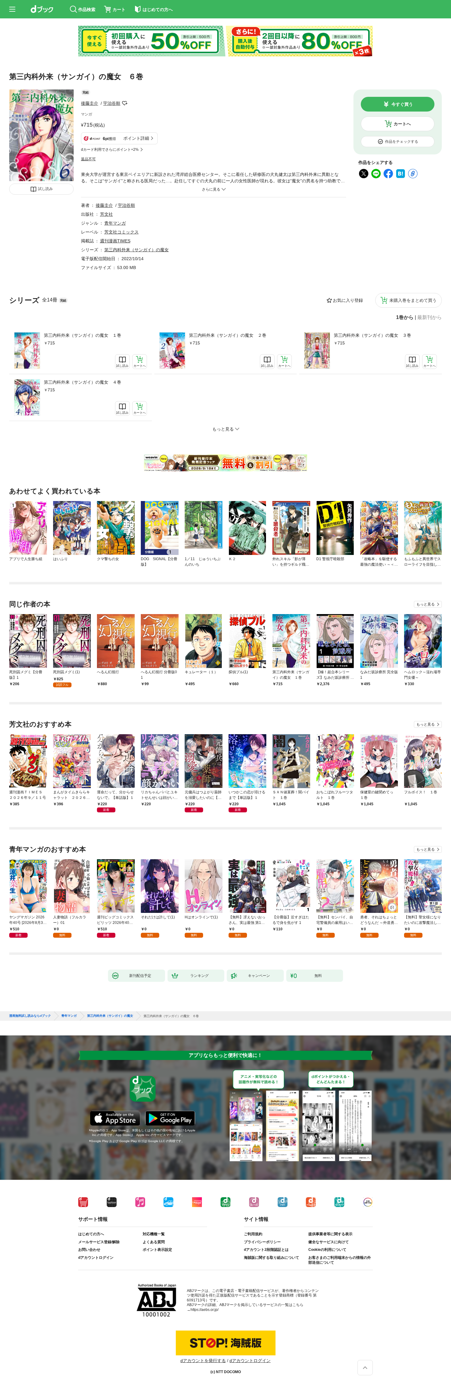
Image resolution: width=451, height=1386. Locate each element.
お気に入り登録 (348, 300)
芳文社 (106, 214)
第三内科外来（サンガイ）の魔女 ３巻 (372, 335)
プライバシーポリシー (262, 1242)
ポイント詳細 (136, 138)
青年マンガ (115, 223)
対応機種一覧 (154, 1234)
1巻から (405, 317)
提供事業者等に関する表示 (330, 1234)
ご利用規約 (253, 1234)
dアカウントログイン (96, 1257)
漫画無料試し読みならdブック (30, 1015)
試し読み (45, 189)
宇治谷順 (111, 103)
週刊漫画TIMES (115, 240)
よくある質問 (154, 1242)
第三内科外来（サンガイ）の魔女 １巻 (82, 335)
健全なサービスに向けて (328, 1242)
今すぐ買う (402, 104)
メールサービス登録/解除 (99, 1242)
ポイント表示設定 (157, 1249)
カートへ (402, 123)
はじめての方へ (91, 1234)
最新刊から (429, 317)
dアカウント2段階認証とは (266, 1249)
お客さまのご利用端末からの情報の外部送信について (339, 1260)
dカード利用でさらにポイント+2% (110, 149)
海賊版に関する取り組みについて (271, 1257)
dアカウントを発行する (203, 1360)
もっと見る (425, 604)
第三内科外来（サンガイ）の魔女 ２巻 (227, 335)
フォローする (124, 103)
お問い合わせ (89, 1249)
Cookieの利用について (327, 1249)
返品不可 (88, 159)
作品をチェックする (401, 141)
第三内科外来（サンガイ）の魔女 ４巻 (82, 382)
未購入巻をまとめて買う (413, 300)
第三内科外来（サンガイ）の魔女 (136, 249)
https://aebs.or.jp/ (204, 1310)
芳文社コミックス (121, 232)
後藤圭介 (89, 103)
